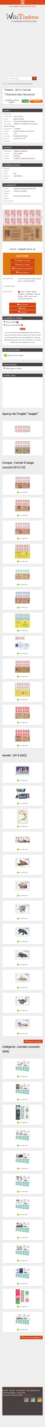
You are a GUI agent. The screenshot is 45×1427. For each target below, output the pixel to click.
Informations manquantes (23, 268)
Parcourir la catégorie (32, 1337)
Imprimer (23, 312)
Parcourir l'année (34, 1041)
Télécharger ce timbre (13, 368)
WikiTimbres (27, 1395)
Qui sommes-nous (33, 1390)
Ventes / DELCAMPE (13, 325)
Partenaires (21, 1390)
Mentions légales (9, 1393)
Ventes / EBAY (10, 322)
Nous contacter (23, 272)
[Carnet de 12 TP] (22, 429)
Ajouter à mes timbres (15, 355)
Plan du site (21, 1393)
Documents (23, 304)
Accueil (4, 84)
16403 (15, 6)
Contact (12, 1390)
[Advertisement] (22, 47)
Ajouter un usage (23, 264)
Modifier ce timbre (23, 260)
